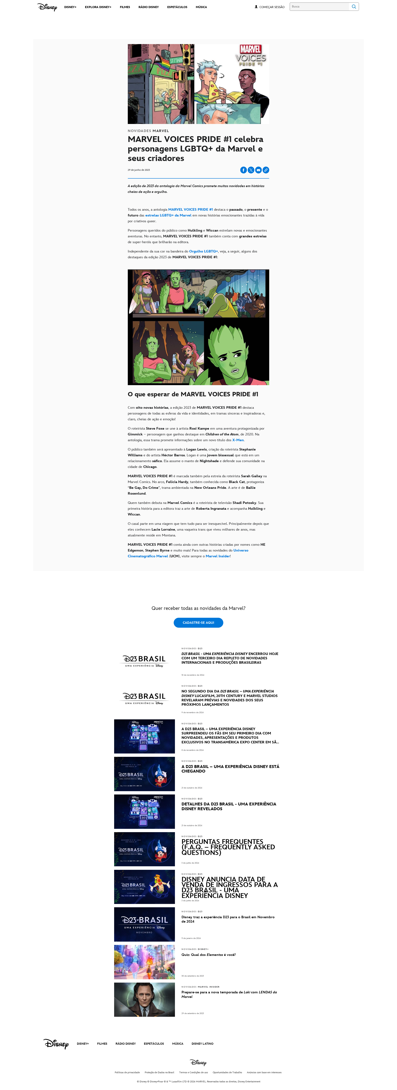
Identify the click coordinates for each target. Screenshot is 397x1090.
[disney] (56, 1044)
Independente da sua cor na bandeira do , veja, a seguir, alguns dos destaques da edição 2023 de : (192, 254)
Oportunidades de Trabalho (227, 1072)
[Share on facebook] (243, 170)
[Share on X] (251, 170)
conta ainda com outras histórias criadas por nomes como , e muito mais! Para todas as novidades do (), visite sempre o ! (196, 550)
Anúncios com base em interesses (264, 1072)
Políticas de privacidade (127, 1072)
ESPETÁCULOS (154, 1044)
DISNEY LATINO (202, 1044)
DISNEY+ (83, 1044)
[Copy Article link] (266, 170)
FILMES (102, 1044)
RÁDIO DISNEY (126, 1044)
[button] (274, 7)
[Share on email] (258, 170)
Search (354, 6)
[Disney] (47, 7)
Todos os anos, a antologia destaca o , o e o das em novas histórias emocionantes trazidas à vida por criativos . (198, 215)
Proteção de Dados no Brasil (159, 1072)
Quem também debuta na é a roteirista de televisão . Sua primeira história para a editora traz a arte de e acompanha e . (196, 509)
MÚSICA (177, 1044)
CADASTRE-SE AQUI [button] (198, 623)
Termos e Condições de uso (193, 1072)
